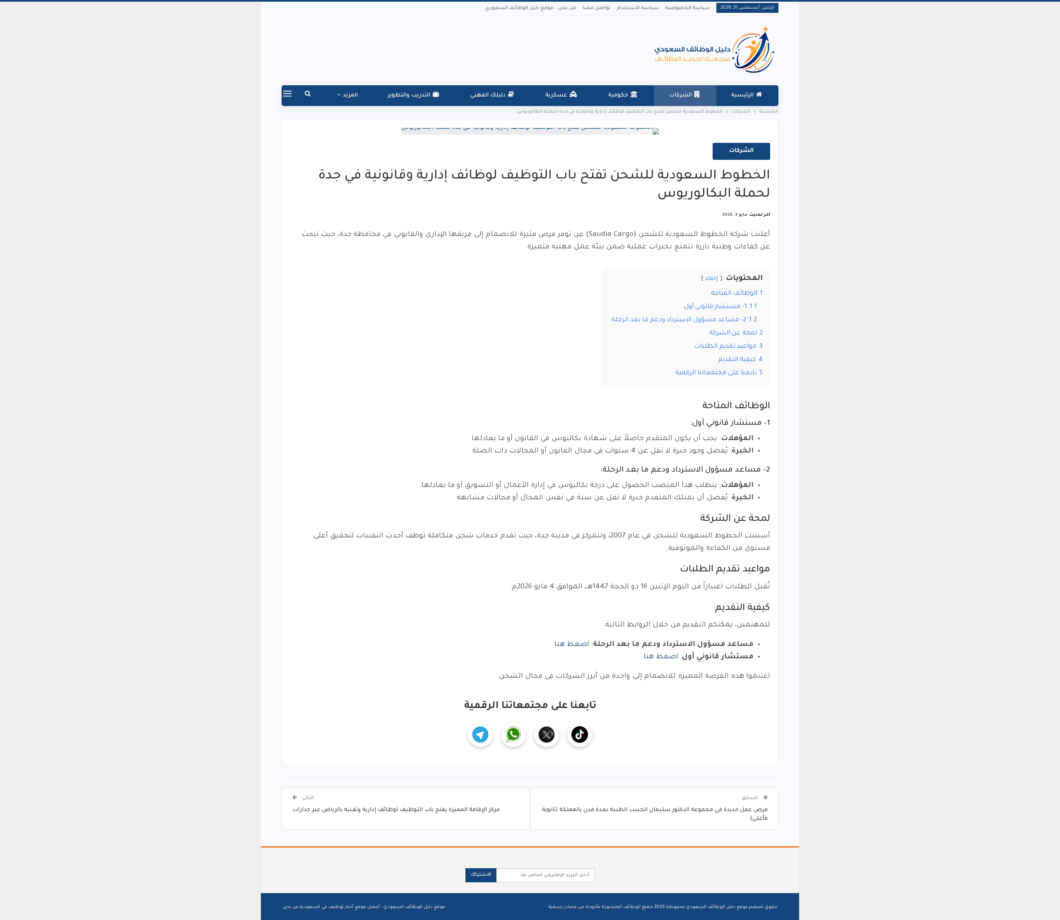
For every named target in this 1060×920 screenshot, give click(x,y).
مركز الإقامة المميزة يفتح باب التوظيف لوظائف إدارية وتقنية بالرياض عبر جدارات (396, 810)
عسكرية (556, 95)
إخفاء (712, 279)
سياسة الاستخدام (638, 8)
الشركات (680, 95)
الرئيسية (742, 95)
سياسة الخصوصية (687, 8)
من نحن (291, 907)
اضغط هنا (571, 645)
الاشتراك (481, 875)
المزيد (350, 95)
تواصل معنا (596, 8)
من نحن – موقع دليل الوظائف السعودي (530, 8)
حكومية (618, 95)
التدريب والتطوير (409, 95)
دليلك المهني (488, 95)
